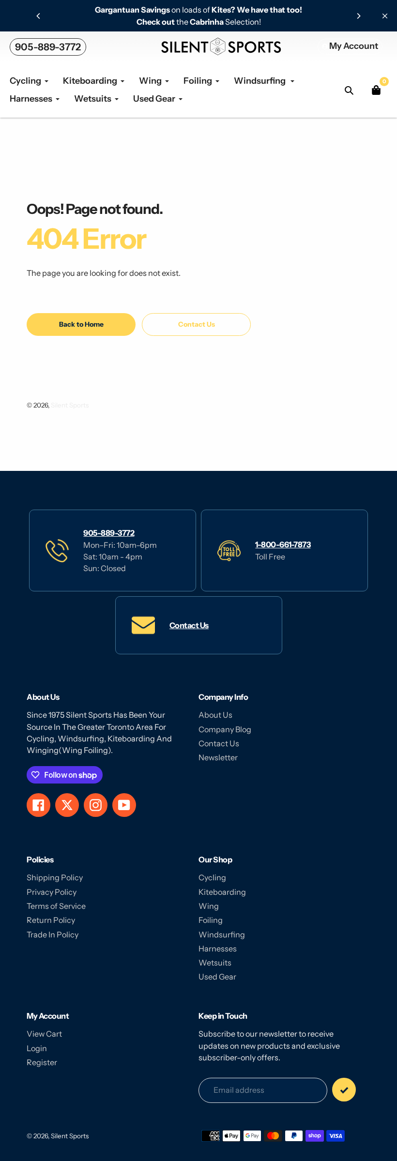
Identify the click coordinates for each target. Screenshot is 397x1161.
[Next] (358, 16)
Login (37, 1048)
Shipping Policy (55, 877)
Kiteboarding (222, 892)
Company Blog (224, 729)
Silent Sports (70, 405)
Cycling (212, 877)
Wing (208, 906)
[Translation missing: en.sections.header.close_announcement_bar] (385, 16)
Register (42, 1062)
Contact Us (189, 625)
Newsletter (218, 757)
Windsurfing (221, 934)
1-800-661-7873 (282, 544)
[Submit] (344, 1089)
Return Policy (51, 920)
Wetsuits (214, 962)
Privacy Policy (51, 892)
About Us (215, 715)
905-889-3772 (48, 47)
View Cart (44, 1034)
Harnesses (217, 948)
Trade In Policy (52, 934)
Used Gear (217, 976)
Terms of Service (56, 906)
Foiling (210, 920)
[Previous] (39, 16)
